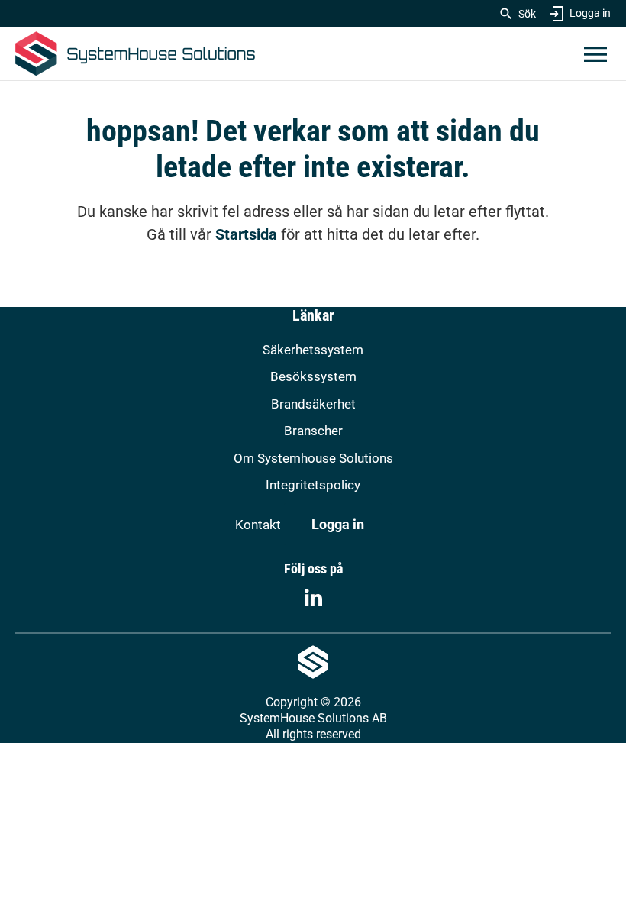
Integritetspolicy (313, 484)
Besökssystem (313, 376)
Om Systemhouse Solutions (313, 458)
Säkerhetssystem (313, 349)
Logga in (590, 13)
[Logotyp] (135, 53)
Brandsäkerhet (313, 404)
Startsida (246, 234)
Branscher (313, 430)
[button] (595, 54)
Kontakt (258, 524)
